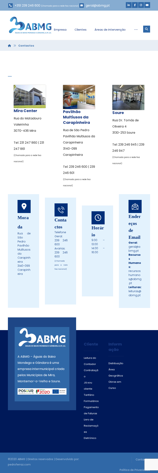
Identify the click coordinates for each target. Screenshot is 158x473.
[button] (129, 5)
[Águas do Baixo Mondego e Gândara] (30, 25)
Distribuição (115, 363)
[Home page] (9, 46)
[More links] (136, 30)
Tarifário (89, 395)
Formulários (91, 401)
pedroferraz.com (19, 464)
